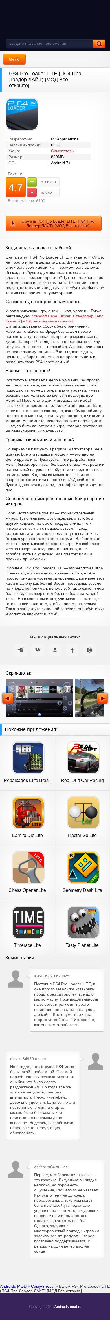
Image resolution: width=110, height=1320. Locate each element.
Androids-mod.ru (67, 1306)
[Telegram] (20, 650)
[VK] (37, 650)
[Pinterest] (89, 650)
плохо (41, 192)
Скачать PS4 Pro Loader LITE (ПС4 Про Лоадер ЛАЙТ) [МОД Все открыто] (57, 223)
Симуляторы (62, 151)
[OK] (55, 650)
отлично (43, 181)
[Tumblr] (72, 650)
